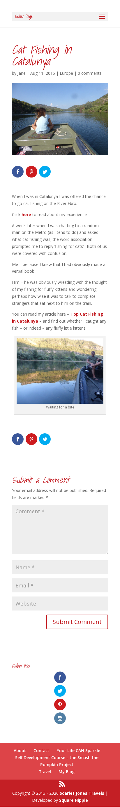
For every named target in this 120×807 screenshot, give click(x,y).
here (26, 214)
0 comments (90, 73)
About (20, 750)
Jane (21, 73)
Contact (41, 750)
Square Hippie (73, 800)
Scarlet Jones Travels (82, 793)
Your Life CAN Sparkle (78, 750)
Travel (45, 771)
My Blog (67, 771)
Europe (66, 73)
